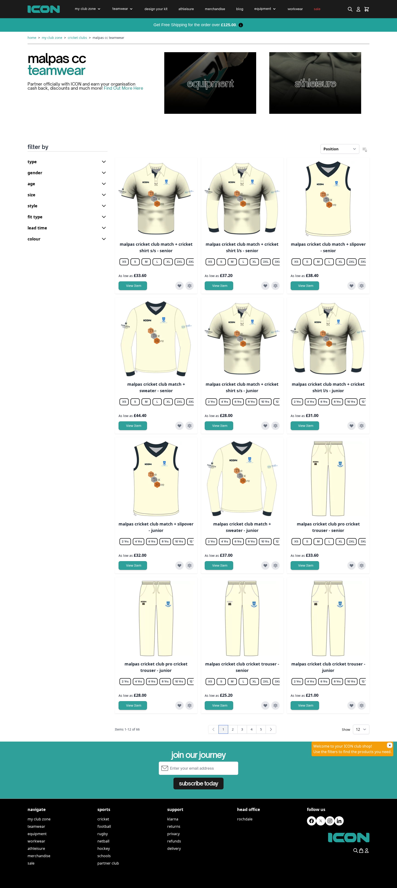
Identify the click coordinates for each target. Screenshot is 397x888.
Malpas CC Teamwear (108, 37)
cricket (103, 819)
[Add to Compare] (189, 286)
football (104, 826)
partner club (108, 863)
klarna (172, 819)
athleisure (36, 848)
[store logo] (44, 9)
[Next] (271, 729)
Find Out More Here (123, 88)
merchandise (39, 855)
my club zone (39, 819)
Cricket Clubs (77, 37)
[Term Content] (241, 25)
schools (104, 855)
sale (31, 863)
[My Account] (358, 9)
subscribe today (198, 783)
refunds (174, 841)
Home (32, 37)
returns (173, 826)
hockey (103, 848)
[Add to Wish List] (179, 286)
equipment (37, 833)
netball (103, 841)
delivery (174, 848)
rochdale (244, 819)
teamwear (36, 826)
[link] (213, 729)
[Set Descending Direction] (365, 150)
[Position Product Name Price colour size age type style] (339, 149)
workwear (36, 841)
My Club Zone (52, 37)
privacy (173, 833)
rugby (102, 833)
